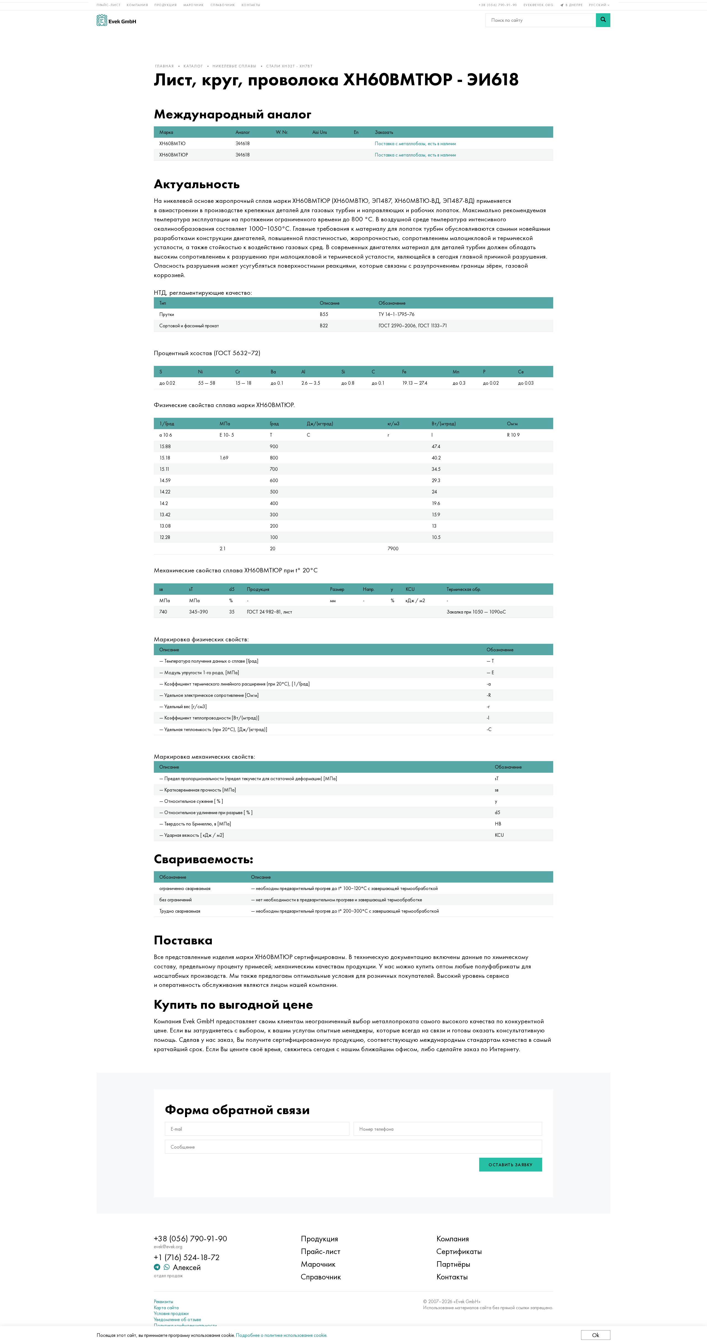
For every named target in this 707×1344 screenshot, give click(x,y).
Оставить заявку (511, 1165)
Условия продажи (171, 1313)
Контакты (251, 5)
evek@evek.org (539, 5)
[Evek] (116, 20)
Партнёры (453, 1264)
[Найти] (603, 20)
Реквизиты (163, 1301)
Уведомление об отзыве (177, 1319)
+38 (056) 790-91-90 (498, 5)
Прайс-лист (108, 5)
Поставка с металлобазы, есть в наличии (415, 143)
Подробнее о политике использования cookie (281, 1335)
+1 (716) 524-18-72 (187, 1257)
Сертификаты (459, 1251)
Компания (137, 5)
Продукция (165, 5)
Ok (595, 1335)
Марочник (193, 5)
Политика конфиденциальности (185, 1325)
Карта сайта (166, 1308)
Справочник (222, 5)
